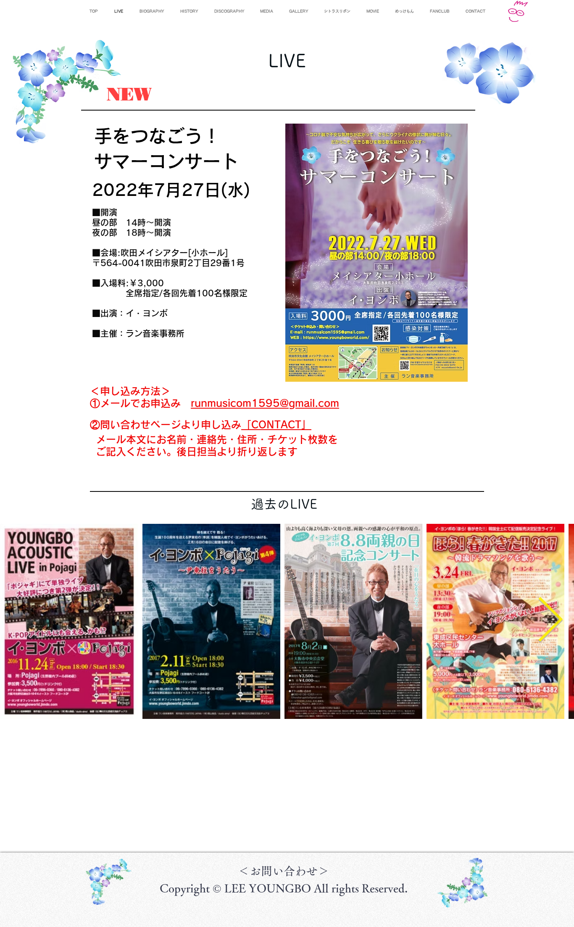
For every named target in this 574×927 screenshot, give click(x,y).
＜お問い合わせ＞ (283, 871)
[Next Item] (550, 621)
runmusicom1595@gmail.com (265, 403)
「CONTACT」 (276, 425)
